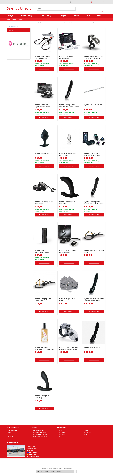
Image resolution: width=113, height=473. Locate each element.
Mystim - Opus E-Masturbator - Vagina (42, 251)
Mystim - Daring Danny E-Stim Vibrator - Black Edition (69, 106)
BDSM (76, 16)
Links (9, 434)
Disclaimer (55, 468)
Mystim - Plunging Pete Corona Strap (43, 300)
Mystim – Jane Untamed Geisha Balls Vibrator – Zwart (67, 251)
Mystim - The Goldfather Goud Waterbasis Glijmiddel (44, 348)
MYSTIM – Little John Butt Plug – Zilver (68, 154)
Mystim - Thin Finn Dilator (93, 105)
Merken (10, 436)
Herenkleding (46, 16)
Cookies (86, 430)
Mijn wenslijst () (102, 2)
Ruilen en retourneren (40, 436)
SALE (99, 16)
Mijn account (93, 2)
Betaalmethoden (38, 430)
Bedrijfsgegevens (13, 430)
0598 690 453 (33, 452)
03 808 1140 (32, 454)
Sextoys (10, 16)
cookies (59, 471)
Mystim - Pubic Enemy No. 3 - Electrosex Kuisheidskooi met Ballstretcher (93, 57)
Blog (9, 432)
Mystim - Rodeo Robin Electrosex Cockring (42, 57)
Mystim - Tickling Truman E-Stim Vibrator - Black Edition (94, 203)
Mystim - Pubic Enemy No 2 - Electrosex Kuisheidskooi (69, 348)
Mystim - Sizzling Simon (92, 347)
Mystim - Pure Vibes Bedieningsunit (66, 57)
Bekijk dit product (44, 69)
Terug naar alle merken (13, 26)
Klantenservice (84, 2)
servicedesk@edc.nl (33, 456)
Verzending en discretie (40, 434)
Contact (61, 430)
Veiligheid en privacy (39, 432)
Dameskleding (26, 16)
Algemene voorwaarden (47, 468)
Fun (88, 16)
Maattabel (62, 432)
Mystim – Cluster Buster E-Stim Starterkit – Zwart (93, 154)
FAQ (60, 436)
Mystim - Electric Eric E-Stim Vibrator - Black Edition (94, 300)
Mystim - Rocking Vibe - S (43, 153)
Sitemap (86, 434)
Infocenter (62, 434)
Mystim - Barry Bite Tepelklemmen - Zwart (42, 106)
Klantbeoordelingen (67, 468)
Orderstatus (87, 432)
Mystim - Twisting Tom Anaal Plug (67, 203)
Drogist (63, 16)
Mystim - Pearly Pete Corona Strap (94, 251)
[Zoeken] (73, 9)
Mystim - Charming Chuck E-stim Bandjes (44, 203)
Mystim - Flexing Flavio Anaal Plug (42, 397)
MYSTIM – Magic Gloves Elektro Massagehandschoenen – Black (67, 300)
